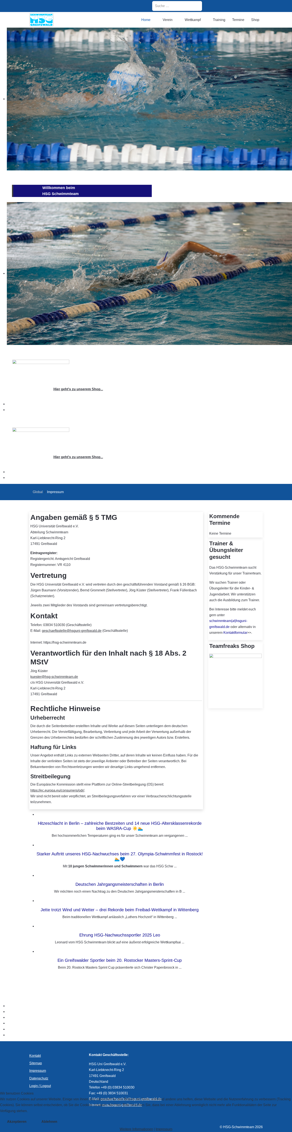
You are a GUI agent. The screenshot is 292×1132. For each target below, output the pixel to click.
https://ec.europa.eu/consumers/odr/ (57, 790)
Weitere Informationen (136, 1129)
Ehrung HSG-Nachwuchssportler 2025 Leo (119, 935)
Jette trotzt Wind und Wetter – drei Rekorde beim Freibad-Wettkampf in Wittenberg (120, 909)
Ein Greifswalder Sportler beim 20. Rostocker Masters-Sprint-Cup (120, 960)
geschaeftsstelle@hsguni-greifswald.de (72, 630)
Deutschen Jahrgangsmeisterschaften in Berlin (119, 884)
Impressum (164, 1129)
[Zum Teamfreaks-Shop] (40, 371)
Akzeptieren (17, 1121)
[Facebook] (226, 6)
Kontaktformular (235, 632)
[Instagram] (215, 6)
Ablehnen (49, 1121)
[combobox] (177, 6)
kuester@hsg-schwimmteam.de (54, 677)
